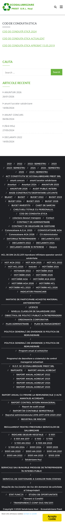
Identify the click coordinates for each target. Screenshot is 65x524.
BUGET (21, 197)
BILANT (8, 197)
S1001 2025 (52, 447)
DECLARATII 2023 (50, 238)
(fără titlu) (9, 125)
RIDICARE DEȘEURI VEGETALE (27, 434)
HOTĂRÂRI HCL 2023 (20, 287)
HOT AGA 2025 (33, 262)
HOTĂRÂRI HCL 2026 (47, 287)
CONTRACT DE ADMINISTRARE (33, 222)
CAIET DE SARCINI (45, 205)
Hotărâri (33, 266)
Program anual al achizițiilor (33, 350)
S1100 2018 (54, 455)
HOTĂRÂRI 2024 (50, 266)
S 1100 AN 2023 (44, 443)
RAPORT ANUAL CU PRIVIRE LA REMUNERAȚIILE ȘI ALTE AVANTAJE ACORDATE (32, 397)
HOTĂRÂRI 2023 (44, 270)
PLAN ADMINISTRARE (17, 324)
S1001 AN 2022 (14, 455)
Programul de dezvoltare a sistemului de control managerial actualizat (32, 360)
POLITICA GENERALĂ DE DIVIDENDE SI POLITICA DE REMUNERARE (31, 333)
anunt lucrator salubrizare (18, 103)
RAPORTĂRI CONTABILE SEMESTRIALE (33, 410)
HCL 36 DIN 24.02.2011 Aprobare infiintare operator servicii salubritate (31, 256)
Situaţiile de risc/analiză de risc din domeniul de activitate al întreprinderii (32, 489)
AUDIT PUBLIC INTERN (45, 188)
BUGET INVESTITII (21, 205)
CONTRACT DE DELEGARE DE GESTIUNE (33, 226)
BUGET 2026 (51, 201)
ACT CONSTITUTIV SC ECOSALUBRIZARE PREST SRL (33, 176)
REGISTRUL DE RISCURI (33, 419)
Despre (53, 247)
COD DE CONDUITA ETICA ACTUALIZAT (23, 38)
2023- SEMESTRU (16, 168)
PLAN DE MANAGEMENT (47, 324)
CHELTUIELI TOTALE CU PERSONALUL (33, 209)
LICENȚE (33, 307)
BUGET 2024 (14, 201)
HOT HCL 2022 (54, 262)
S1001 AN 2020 (13, 451)
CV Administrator (49, 234)
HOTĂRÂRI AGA (20, 279)
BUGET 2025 (33, 201)
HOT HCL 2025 (15, 266)
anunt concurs (17, 180)
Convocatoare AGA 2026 (21, 234)
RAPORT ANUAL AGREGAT (42, 370)
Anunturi (12, 184)
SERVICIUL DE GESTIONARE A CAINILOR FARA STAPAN (32, 479)
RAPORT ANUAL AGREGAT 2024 (33, 382)
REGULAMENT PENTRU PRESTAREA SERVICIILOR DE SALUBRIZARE (31, 429)
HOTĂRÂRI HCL (47, 283)
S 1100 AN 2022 (23, 443)
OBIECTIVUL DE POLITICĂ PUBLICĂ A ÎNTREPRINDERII (33, 315)
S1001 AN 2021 (54, 451)
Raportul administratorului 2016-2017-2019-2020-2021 (33, 415)
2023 (54, 163)
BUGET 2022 (37, 197)
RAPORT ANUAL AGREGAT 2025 (33, 387)
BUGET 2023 (55, 197)
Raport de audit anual (33, 406)
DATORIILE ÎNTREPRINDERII (21, 238)
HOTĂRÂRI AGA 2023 (44, 279)
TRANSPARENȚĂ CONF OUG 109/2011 (33, 502)
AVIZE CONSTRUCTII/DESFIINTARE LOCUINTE (33, 192)
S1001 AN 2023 (35, 455)
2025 (21, 172)
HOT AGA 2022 (12, 262)
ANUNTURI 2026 (12, 92)
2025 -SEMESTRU (38, 172)
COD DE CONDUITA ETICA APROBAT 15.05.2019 (28, 45)
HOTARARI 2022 (22, 270)
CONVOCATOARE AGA (50, 230)
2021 (9, 163)
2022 (19, 163)
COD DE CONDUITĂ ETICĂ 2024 (19, 31)
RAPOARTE (17, 370)
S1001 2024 (35, 447)
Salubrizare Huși (33, 459)
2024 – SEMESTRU (50, 168)
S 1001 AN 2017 (21, 438)
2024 (32, 168)
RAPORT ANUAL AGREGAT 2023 (33, 378)
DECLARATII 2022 (13, 137)
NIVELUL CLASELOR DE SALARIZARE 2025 (33, 311)
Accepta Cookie (52, 518)
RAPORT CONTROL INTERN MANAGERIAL (33, 402)
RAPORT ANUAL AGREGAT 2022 (33, 374)
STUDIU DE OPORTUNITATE (43, 494)
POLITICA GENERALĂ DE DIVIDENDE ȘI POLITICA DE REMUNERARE (31, 345)
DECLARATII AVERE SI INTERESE (27, 247)
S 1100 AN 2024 (16, 447)
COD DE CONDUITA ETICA (33, 213)
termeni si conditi (30, 514)
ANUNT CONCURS (13, 114)
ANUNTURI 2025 (50, 184)
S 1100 (38, 438)
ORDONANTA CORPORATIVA (33, 319)
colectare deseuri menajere (26, 218)
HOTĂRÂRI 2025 (22, 275)
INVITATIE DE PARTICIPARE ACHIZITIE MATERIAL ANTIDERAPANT (32, 301)
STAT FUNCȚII (16, 494)
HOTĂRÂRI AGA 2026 (23, 283)
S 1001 (52, 434)
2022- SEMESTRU (37, 163)
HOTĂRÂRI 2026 (44, 275)
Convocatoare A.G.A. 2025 (18, 230)
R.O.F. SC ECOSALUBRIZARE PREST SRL (33, 366)
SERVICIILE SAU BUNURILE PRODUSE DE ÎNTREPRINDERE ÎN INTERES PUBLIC (31, 469)
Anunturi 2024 (29, 184)
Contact (50, 218)
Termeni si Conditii (33, 498)
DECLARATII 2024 (45, 243)
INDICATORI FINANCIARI (33, 291)
